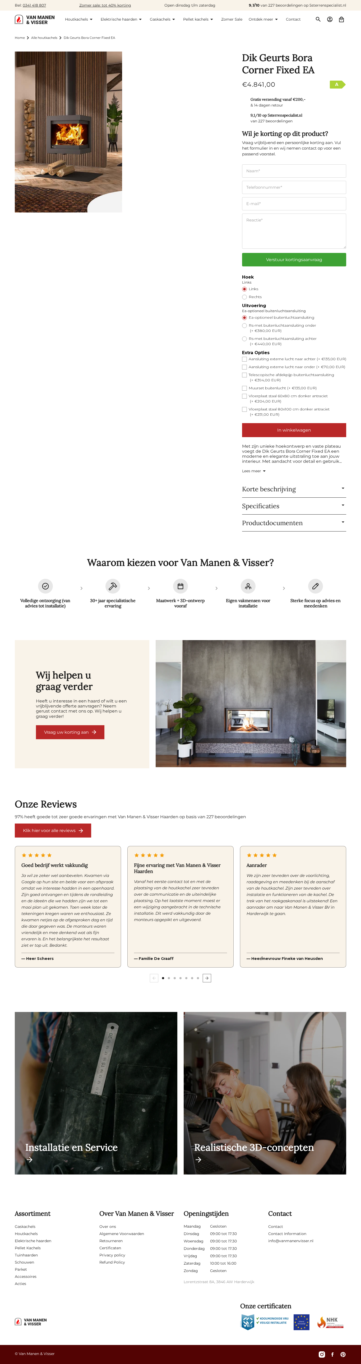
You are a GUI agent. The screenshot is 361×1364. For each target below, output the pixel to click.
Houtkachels (26, 1233)
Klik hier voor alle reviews (49, 830)
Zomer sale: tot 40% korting (105, 5)
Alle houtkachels (44, 38)
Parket (21, 1269)
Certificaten (110, 1248)
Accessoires (25, 1276)
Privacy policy (112, 1255)
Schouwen (24, 1262)
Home (20, 38)
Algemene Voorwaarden (121, 1233)
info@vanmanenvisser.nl (290, 1240)
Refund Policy (112, 1262)
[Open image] (251, 704)
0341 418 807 (34, 5)
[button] (80, 19)
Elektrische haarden (33, 1240)
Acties (20, 1283)
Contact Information (287, 1233)
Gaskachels (25, 1226)
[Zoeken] (318, 19)
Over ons (107, 1226)
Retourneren (111, 1240)
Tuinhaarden (26, 1255)
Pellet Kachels (28, 1248)
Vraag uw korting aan (66, 732)
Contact (275, 1226)
